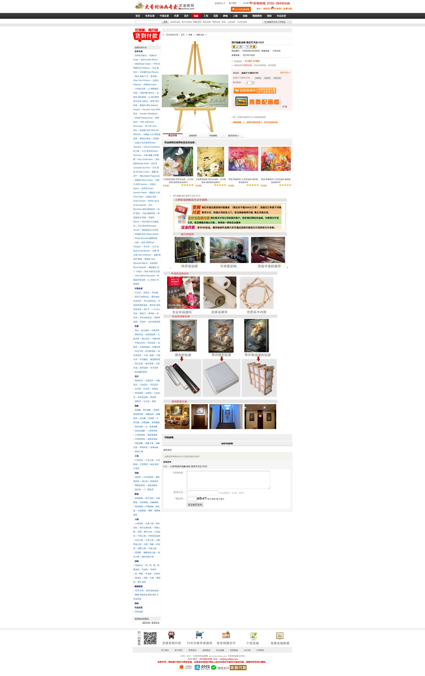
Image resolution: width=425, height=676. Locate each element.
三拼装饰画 (140, 435)
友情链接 (234, 650)
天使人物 (152, 548)
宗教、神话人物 (145, 532)
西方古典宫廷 (146, 527)
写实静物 (144, 502)
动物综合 (139, 565)
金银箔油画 (152, 439)
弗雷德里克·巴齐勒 (150, 230)
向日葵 (138, 389)
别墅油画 (216, 22)
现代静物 (139, 506)
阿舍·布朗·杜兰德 (152, 271)
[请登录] (266, 8)
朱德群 (151, 418)
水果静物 (142, 510)
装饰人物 (139, 451)
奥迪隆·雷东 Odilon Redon (147, 234)
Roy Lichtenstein (145, 159)
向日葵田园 (148, 477)
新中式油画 (187, 22)
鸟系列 (153, 569)
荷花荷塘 (139, 393)
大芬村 (246, 3)
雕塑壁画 (139, 586)
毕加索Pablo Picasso (149, 72)
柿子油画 (149, 498)
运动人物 (139, 540)
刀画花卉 (144, 385)
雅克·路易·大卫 (141, 76)
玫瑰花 (155, 389)
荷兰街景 (139, 363)
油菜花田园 (152, 485)
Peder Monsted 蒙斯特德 (146, 238)
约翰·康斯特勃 (148, 213)
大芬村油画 (242, 22)
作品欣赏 (139, 607)
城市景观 (149, 363)
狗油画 (138, 578)
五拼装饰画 (140, 439)
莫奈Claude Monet (149, 59)
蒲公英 (145, 481)
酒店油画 (207, 22)
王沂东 (138, 292)
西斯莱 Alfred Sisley (144, 180)
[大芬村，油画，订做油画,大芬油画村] (164, 10)
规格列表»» (285, 72)
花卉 (137, 376)
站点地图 (220, 650)
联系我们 (193, 650)
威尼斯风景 (155, 359)
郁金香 (153, 397)
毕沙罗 (147, 246)
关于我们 (165, 650)
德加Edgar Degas (143, 64)
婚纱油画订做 (148, 557)
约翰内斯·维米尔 (147, 93)
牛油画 (148, 573)
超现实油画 (175, 22)
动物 (137, 561)
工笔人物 (149, 460)
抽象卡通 (149, 443)
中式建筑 (144, 359)
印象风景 (156, 339)
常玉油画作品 (150, 301)
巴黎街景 (156, 347)
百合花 (146, 401)
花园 (137, 473)
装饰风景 (144, 447)
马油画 (145, 569)
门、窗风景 (148, 489)
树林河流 (139, 334)
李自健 (155, 292)
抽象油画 (197, 22)
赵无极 (143, 418)
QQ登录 (277, 8)
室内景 (138, 489)
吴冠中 (143, 322)
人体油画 (231, 22)
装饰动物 (154, 447)
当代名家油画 (154, 322)
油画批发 (206, 650)
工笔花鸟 (139, 460)
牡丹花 (146, 389)
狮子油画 (142, 582)
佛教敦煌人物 (149, 552)
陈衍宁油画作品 (142, 297)
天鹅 (145, 578)
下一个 (250, 46)
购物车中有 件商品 (276, 22)
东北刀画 (139, 351)
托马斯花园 (150, 351)
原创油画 (139, 612)
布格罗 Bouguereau (144, 118)
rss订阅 (247, 650)
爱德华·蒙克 (145, 138)
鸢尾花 (138, 401)
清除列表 (146, 622)
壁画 (224, 22)
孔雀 (152, 578)
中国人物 (142, 536)
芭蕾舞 (138, 552)
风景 (137, 326)
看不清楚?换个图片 (215, 499)
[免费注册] (287, 8)
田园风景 (154, 481)
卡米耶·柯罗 (140, 89)
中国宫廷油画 (154, 536)
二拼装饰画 (152, 431)
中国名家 (139, 288)
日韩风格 (277, 51)
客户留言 (233, 3)
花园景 (138, 477)
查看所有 (156, 622)
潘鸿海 (151, 313)
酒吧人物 (142, 548)
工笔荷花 (144, 464)
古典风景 (155, 330)
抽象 (190, 35)
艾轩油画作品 (146, 317)
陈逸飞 (143, 313)
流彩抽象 (139, 443)
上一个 (237, 46)
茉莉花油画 (143, 397)
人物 (137, 519)
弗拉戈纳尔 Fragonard (150, 176)
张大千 (147, 309)
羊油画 (157, 573)
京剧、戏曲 (149, 544)
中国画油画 (145, 347)
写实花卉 (154, 385)
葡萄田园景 (140, 485)
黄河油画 (144, 368)
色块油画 (139, 426)
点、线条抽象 (151, 426)
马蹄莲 (148, 393)
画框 (137, 603)
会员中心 (219, 3)
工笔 (137, 456)
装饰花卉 (139, 380)
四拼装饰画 (152, 435)
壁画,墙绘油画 (152, 590)
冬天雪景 (154, 368)
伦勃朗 (156, 138)
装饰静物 (139, 498)
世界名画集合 (141, 55)
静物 (137, 494)
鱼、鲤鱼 (139, 573)
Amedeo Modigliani (148, 114)
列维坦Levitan (150, 84)
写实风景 (151, 343)
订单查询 (260, 650)
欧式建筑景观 (141, 372)
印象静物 (154, 502)
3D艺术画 (139, 590)
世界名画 (139, 51)
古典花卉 (149, 380)
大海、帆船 (149, 355)
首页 (183, 35)
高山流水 (146, 339)
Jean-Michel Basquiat (145, 276)
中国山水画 (140, 343)
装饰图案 (156, 422)
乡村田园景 (150, 334)
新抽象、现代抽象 (143, 410)
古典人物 (149, 523)
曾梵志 (146, 292)
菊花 (154, 401)
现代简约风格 (249, 55)
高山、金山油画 (142, 330)
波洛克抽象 (140, 431)
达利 (137, 242)
